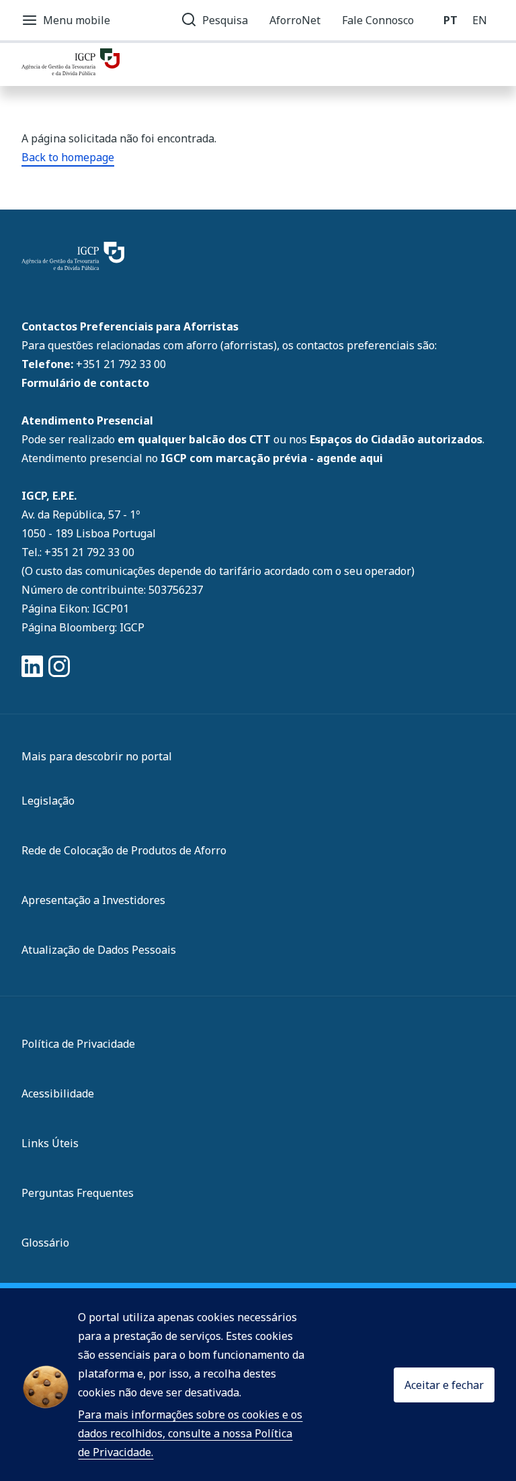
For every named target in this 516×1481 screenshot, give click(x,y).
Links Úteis (50, 1143)
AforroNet (294, 20)
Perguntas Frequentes (78, 1192)
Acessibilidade (58, 1093)
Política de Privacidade (78, 1043)
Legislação (48, 800)
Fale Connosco (378, 20)
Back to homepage (68, 157)
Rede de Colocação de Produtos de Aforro (124, 850)
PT (450, 20)
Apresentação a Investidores (93, 900)
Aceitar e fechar (444, 1385)
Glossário (45, 1242)
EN (479, 20)
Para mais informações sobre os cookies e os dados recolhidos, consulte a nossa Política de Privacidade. (190, 1433)
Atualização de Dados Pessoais (99, 949)
